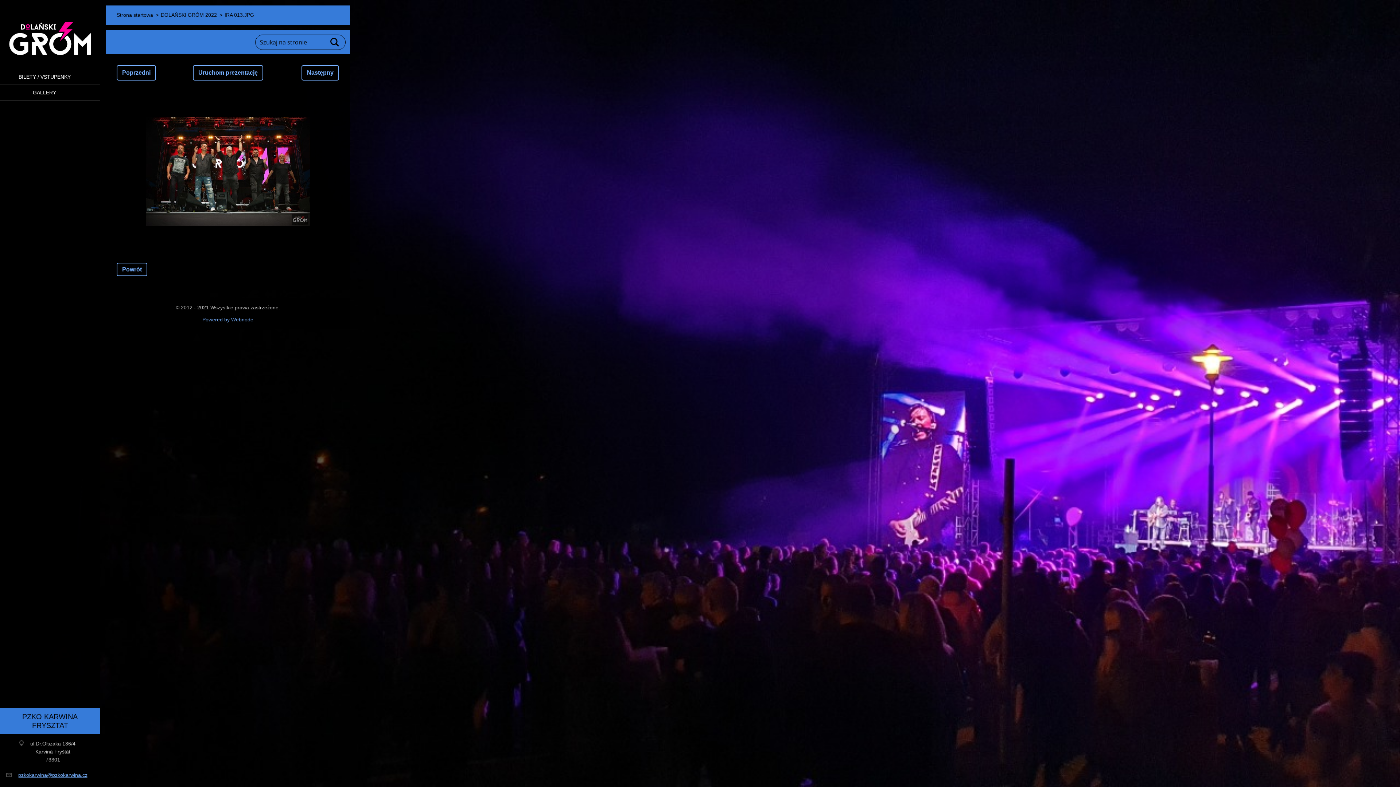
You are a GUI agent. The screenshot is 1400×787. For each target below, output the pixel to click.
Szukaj (335, 42)
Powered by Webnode (227, 319)
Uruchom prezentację (228, 73)
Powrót (132, 269)
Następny (320, 73)
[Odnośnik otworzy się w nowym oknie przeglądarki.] (228, 172)
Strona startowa (135, 15)
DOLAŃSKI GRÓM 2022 (189, 15)
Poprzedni (136, 73)
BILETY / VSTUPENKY (45, 77)
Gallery (44, 92)
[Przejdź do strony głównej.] (50, 30)
